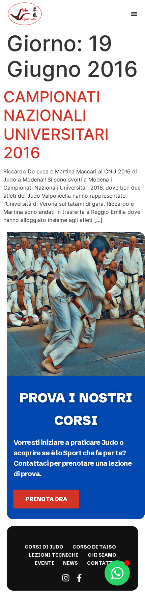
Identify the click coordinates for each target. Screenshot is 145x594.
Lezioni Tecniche (54, 555)
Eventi (44, 563)
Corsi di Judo (44, 547)
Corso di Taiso (94, 547)
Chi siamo (102, 555)
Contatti (101, 563)
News (70, 563)
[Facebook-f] (79, 578)
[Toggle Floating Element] (117, 573)
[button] (134, 14)
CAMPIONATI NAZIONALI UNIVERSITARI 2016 (56, 124)
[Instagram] (66, 578)
